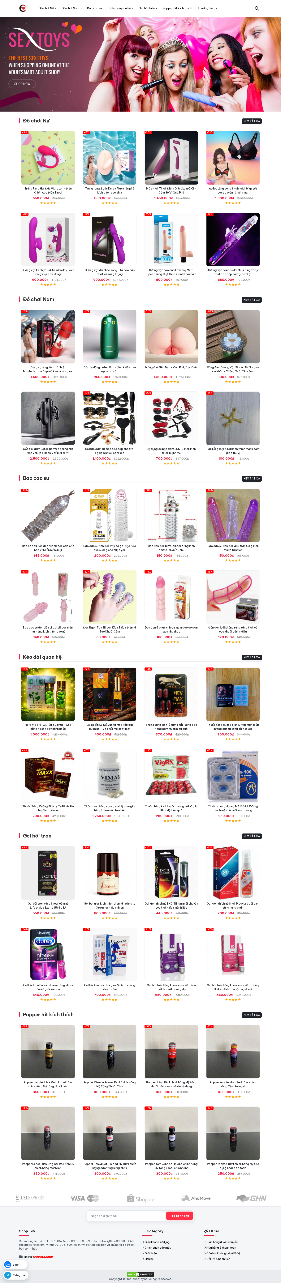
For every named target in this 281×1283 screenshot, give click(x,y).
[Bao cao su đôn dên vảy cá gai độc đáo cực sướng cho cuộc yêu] (109, 515)
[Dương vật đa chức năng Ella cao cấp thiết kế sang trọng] (109, 239)
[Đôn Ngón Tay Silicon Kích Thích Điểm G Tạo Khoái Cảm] (109, 597)
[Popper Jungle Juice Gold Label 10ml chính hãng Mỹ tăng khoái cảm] (48, 1051)
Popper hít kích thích (48, 1014)
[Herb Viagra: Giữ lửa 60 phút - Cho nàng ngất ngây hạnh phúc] (48, 694)
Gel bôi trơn (37, 836)
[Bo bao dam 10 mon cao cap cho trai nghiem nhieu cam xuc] (109, 418)
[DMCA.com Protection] (140, 1274)
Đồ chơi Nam (38, 299)
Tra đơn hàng (179, 1215)
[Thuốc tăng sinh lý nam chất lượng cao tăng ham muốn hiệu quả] (171, 694)
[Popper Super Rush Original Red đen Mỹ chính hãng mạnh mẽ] (48, 1133)
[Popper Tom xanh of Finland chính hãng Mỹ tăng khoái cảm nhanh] (171, 1133)
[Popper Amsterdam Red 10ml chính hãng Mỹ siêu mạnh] (233, 1051)
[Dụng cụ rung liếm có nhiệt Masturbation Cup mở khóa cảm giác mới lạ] (48, 336)
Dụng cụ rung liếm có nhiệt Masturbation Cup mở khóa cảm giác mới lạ (48, 371)
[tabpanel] (140, 64)
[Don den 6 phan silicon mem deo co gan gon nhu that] (171, 597)
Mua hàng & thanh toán (221, 1247)
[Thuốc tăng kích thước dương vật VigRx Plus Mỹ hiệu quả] (171, 776)
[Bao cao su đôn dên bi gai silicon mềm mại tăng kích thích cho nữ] (48, 597)
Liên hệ (149, 1259)
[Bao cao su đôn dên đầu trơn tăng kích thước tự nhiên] (233, 515)
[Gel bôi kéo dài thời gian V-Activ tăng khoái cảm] (109, 954)
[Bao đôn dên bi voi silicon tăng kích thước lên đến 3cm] (171, 515)
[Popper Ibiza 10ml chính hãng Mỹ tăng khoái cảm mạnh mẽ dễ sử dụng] (171, 1051)
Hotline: (37, 1257)
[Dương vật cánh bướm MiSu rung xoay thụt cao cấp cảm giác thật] (233, 239)
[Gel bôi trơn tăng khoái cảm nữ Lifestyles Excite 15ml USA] (48, 873)
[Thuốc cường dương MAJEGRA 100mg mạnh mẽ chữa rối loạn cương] (233, 776)
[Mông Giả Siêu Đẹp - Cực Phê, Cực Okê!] (171, 336)
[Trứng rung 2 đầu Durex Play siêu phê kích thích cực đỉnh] (109, 158)
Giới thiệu (151, 1253)
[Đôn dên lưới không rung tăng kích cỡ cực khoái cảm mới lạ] (233, 597)
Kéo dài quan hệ (42, 657)
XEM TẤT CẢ (252, 121)
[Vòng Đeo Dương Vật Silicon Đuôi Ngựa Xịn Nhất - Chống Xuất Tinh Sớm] (233, 336)
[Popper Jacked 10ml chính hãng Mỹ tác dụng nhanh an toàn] (233, 1133)
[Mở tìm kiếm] (257, 8)
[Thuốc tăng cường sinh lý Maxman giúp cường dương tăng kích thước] (233, 694)
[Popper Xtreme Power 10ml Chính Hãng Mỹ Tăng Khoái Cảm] (109, 1051)
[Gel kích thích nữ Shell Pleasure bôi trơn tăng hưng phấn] (233, 873)
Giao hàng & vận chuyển (222, 1242)
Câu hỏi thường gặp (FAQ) (223, 1253)
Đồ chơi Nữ (36, 120)
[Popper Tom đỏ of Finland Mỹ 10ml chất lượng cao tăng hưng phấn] (109, 1133)
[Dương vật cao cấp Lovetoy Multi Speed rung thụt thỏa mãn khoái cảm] (171, 239)
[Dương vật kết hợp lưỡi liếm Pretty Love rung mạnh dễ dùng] (48, 239)
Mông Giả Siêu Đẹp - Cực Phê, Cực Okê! (171, 367)
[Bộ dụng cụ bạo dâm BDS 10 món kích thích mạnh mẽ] (171, 418)
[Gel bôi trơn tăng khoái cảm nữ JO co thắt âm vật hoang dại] (171, 954)
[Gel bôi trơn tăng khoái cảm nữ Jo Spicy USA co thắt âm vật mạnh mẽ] (233, 954)
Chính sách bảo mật (158, 1247)
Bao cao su (36, 478)
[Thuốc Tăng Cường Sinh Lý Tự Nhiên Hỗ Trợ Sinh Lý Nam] (48, 776)
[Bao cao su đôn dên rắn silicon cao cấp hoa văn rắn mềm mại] (48, 515)
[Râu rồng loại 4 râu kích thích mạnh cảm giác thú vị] (233, 418)
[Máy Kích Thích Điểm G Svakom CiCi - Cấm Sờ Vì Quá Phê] (171, 158)
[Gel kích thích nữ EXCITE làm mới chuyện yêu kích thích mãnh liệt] (171, 873)
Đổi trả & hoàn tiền (218, 1259)
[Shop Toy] (23, 8)
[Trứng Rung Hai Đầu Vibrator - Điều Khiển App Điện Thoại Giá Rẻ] (48, 158)
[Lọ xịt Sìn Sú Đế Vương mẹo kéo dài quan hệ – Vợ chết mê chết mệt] (109, 694)
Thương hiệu (206, 8)
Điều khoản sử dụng (157, 1242)
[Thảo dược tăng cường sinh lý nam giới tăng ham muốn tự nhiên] (109, 776)
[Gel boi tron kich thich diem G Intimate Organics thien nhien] (109, 873)
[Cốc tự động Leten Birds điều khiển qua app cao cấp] (109, 336)
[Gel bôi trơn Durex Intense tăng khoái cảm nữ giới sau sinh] (48, 954)
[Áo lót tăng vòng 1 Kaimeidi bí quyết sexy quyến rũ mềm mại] (233, 158)
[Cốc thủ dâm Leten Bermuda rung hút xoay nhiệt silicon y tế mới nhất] (48, 418)
